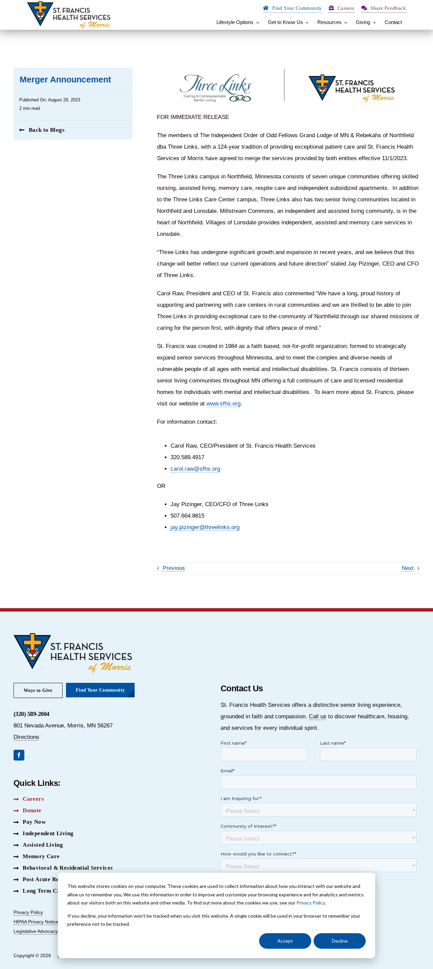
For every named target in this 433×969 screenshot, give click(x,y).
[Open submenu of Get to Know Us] (306, 22)
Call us (317, 716)
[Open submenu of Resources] (345, 22)
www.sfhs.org (223, 403)
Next (408, 568)
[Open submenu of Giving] (373, 22)
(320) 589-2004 (31, 714)
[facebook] (19, 755)
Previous (174, 568)
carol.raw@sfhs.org (195, 469)
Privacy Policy (310, 902)
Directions (26, 737)
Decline (340, 941)
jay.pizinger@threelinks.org (205, 527)
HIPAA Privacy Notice (36, 921)
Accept (285, 941)
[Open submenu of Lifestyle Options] (256, 22)
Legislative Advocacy (36, 931)
